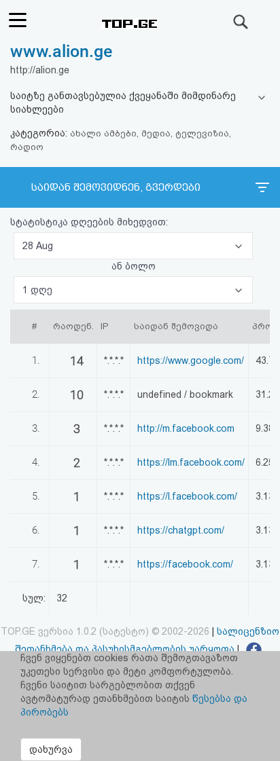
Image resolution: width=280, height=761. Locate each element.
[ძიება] (241, 22)
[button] (133, 245)
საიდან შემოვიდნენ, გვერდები (115, 187)
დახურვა (51, 749)
